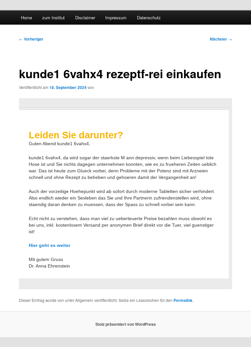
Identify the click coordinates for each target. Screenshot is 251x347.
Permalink (183, 300)
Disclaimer (85, 17)
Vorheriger (31, 39)
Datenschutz (149, 17)
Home (26, 17)
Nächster (221, 39)
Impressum (115, 17)
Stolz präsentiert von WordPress (125, 324)
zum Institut (53, 17)
